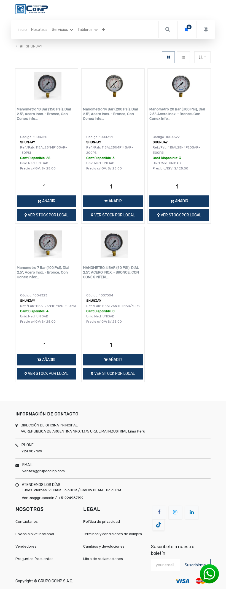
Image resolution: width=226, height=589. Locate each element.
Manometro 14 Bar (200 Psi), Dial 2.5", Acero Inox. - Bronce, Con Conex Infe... (110, 114)
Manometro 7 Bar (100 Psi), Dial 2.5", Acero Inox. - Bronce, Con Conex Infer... (43, 272)
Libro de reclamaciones (103, 559)
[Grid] (168, 57)
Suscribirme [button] (195, 565)
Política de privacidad (101, 521)
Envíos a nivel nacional (35, 534)
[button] (103, 29)
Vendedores (25, 546)
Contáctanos (26, 521)
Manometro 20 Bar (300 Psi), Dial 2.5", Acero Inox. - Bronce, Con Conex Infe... (177, 114)
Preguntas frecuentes (34, 559)
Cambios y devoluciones (104, 546)
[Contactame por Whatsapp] (209, 573)
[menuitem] (22, 29)
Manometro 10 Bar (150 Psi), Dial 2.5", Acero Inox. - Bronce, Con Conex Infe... (44, 114)
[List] (183, 57)
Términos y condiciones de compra (112, 534)
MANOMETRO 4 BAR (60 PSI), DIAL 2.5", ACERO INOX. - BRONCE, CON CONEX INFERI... (111, 272)
